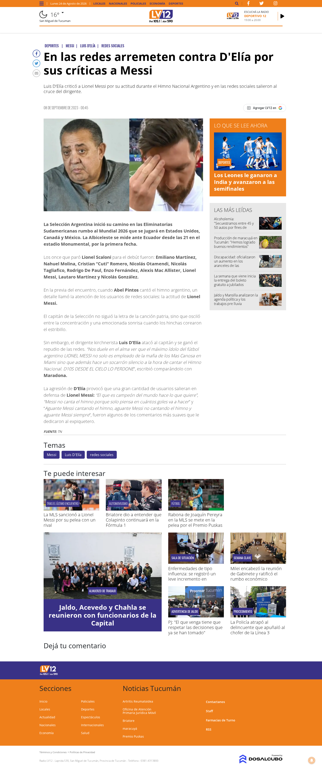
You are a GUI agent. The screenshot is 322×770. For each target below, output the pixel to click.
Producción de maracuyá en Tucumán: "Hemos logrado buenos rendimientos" (235, 242)
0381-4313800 (149, 761)
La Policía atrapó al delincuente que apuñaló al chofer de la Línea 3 (257, 627)
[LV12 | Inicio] (277, 687)
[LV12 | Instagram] (276, 4)
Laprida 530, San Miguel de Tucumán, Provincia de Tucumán (90, 761)
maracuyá (130, 728)
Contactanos (215, 702)
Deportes (176, 3)
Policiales (138, 3)
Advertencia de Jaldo (185, 611)
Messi (51, 454)
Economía (157, 3)
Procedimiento (243, 611)
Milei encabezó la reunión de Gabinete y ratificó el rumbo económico (256, 574)
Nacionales (118, 3)
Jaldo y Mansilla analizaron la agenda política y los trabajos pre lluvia (236, 299)
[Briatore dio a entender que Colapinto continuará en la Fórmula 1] (133, 509)
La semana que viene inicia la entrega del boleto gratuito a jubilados (235, 280)
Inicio (43, 701)
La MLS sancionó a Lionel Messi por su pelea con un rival (70, 520)
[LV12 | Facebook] (248, 4)
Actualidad (47, 717)
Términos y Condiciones (53, 752)
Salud (85, 733)
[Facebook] (36, 53)
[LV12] (48, 674)
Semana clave (242, 557)
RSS (208, 729)
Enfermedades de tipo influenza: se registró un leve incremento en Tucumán (192, 576)
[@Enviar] (36, 73)
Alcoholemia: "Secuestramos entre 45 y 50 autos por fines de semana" (234, 225)
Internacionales (92, 725)
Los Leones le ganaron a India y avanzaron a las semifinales (245, 181)
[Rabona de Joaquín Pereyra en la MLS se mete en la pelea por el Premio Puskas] (196, 509)
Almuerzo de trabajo (102, 590)
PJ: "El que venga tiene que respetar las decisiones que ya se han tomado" (195, 627)
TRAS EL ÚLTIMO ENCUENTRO (62, 503)
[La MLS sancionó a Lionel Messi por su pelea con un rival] (71, 509)
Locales (99, 3)
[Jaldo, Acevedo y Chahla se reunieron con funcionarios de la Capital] (103, 565)
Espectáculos (90, 717)
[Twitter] (36, 63)
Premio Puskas (133, 736)
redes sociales (101, 454)
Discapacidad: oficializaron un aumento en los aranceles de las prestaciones (234, 263)
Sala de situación (183, 557)
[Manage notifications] (311, 760)
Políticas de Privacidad (82, 752)
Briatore (128, 721)
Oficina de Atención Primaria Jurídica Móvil (139, 711)
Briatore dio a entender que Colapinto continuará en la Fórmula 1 (133, 520)
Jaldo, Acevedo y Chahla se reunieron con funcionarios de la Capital (102, 615)
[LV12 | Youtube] (252, 669)
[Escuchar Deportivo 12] (282, 16)
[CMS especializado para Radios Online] (255, 759)
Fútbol (176, 503)
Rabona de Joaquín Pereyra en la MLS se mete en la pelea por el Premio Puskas (195, 520)
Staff (209, 711)
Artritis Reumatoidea (138, 701)
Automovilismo (118, 503)
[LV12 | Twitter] (261, 4)
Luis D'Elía (73, 454)
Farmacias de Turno (220, 720)
